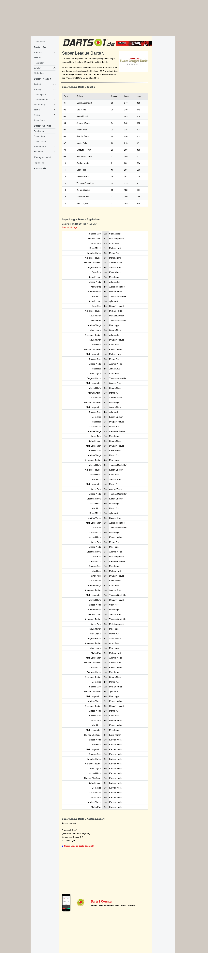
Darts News (39, 41)
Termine (37, 57)
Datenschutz (40, 167)
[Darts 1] (89, 47)
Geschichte (39, 120)
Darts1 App (39, 136)
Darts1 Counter (101, 901)
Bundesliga (39, 131)
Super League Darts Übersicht (79, 845)
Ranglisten (39, 62)
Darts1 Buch (40, 141)
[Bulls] (134, 45)
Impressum (39, 162)
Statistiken (39, 73)
